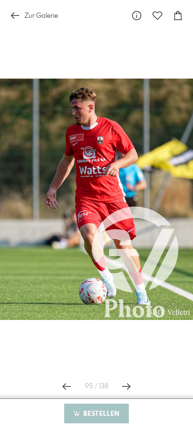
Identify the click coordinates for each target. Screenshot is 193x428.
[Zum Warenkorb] (178, 15)
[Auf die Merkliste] (157, 15)
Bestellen (100, 414)
